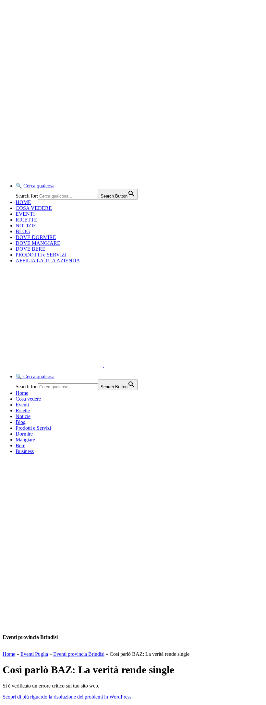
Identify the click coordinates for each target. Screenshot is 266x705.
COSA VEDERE (34, 208)
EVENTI (25, 214)
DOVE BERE (30, 249)
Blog (21, 422)
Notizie (23, 416)
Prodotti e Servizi (33, 428)
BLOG (23, 231)
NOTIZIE (26, 225)
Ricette (23, 410)
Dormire (24, 434)
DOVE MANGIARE (38, 243)
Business (25, 451)
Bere (20, 445)
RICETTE (26, 219)
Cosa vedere (28, 399)
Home (22, 393)
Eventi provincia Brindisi (78, 654)
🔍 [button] (35, 185)
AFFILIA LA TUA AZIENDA (48, 260)
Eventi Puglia (34, 654)
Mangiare (25, 439)
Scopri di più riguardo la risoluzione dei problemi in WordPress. (68, 696)
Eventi (22, 404)
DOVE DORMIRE (36, 237)
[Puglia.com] (118, 365)
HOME (23, 202)
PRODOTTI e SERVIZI (41, 254)
